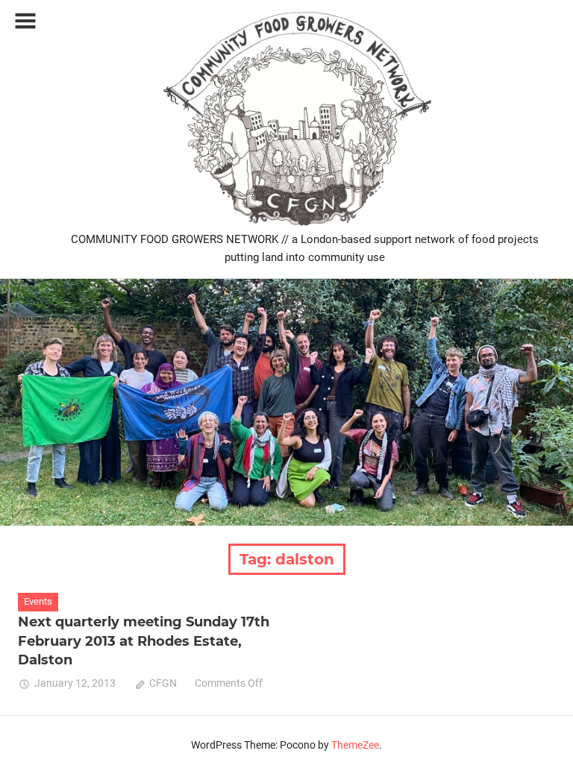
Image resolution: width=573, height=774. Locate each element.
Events (38, 601)
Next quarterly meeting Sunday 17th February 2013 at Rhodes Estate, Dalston (143, 640)
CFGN (163, 683)
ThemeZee (355, 745)
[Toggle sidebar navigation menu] (25, 21)
